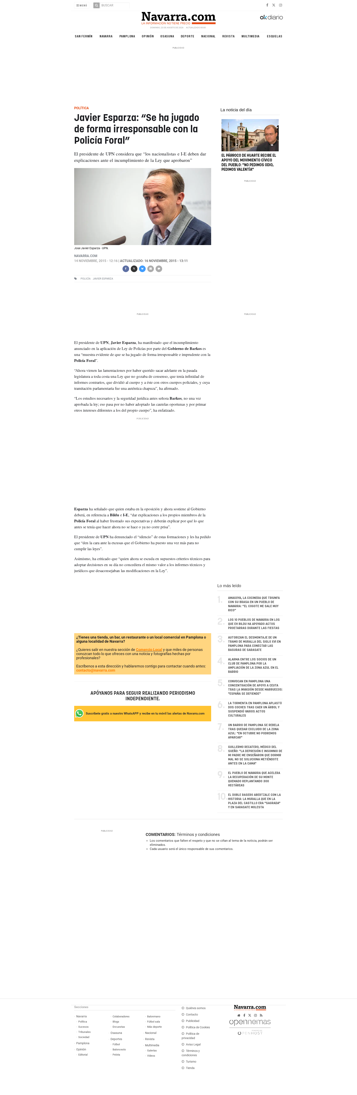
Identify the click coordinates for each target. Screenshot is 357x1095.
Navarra (106, 36)
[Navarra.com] (178, 17)
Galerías (152, 1050)
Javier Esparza (103, 278)
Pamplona (127, 36)
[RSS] (261, 1015)
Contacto (192, 1014)
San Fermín (84, 36)
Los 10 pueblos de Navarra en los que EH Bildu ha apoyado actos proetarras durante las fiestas (254, 624)
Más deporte (154, 1026)
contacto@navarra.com (95, 670)
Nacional (208, 36)
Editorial (83, 1054)
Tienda (190, 1068)
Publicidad (192, 1021)
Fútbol (116, 1044)
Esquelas (274, 36)
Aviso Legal (193, 1044)
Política (82, 1021)
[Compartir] (125, 268)
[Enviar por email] (150, 268)
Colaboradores (121, 1016)
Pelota (116, 1054)
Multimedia (250, 36)
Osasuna (167, 36)
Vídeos (151, 1055)
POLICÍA (85, 278)
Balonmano (153, 1016)
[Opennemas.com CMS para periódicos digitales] (250, 1026)
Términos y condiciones (198, 834)
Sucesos (83, 1026)
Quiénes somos (196, 1008)
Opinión (148, 36)
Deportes (116, 1039)
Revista (228, 36)
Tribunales (84, 1031)
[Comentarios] (158, 268)
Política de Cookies (198, 1027)
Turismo (191, 1061)
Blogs (116, 1021)
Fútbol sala (153, 1021)
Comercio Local (149, 649)
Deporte (188, 36)
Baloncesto (119, 1049)
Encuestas (119, 1026)
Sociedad (83, 1037)
